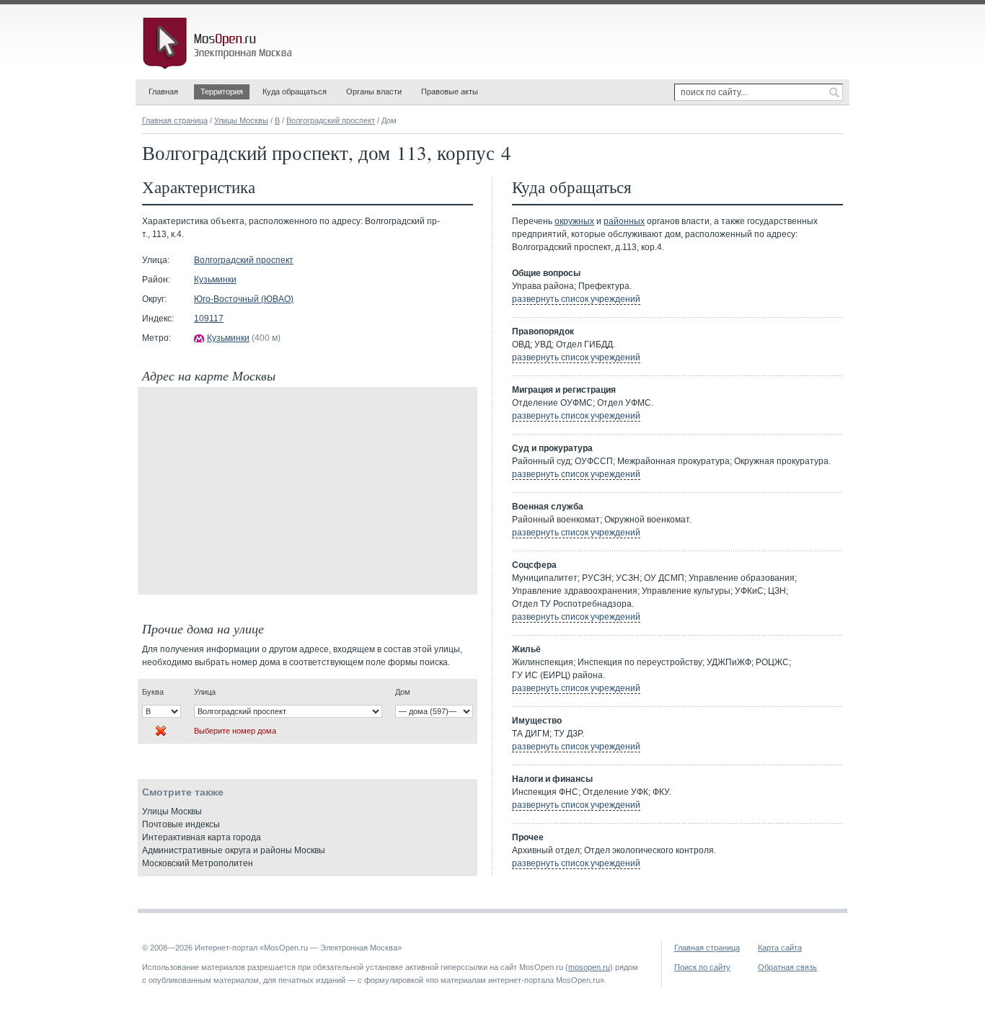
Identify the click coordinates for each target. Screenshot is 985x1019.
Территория (221, 91)
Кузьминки (215, 280)
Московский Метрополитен (197, 863)
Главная (163, 91)
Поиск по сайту (702, 967)
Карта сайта (780, 947)
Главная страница (175, 120)
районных (624, 221)
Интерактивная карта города (201, 837)
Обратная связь (787, 967)
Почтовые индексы (181, 824)
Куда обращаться (294, 91)
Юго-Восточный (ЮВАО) (243, 299)
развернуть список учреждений (576, 299)
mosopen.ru (589, 967)
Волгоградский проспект (330, 120)
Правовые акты (449, 91)
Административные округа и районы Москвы (233, 850)
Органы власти (374, 91)
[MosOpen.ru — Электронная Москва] (220, 43)
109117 (209, 318)
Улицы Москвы (241, 120)
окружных (574, 221)
